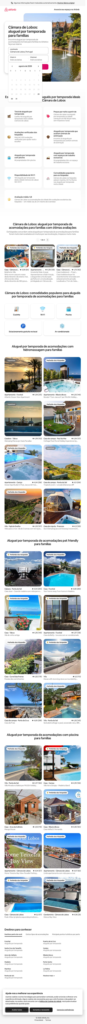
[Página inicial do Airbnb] (10, 9)
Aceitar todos (17, 1010)
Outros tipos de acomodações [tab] (37, 934)
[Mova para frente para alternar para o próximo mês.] (38, 66)
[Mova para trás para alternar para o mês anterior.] (12, 66)
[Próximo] (47, 240)
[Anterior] (38, 240)
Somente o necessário (41, 1010)
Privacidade (39, 1020)
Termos (48, 1020)
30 (12, 99)
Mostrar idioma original (65, 3)
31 (16, 99)
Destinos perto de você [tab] (13, 934)
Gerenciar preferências (65, 1010)
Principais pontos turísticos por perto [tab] (66, 934)
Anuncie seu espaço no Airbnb (66, 9)
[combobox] (28, 51)
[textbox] (18, 59)
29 (38, 94)
